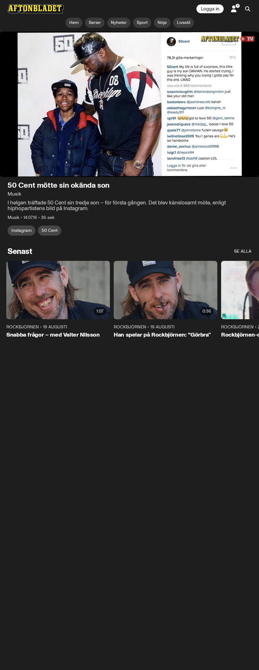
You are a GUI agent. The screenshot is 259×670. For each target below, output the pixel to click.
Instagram (21, 230)
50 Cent (49, 230)
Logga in (210, 9)
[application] (129, 104)
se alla (242, 251)
